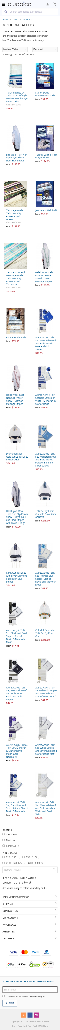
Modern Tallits (29, 19)
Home (5, 19)
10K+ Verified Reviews (15, 897)
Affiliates (8, 931)
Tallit (15, 19)
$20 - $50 (13, 857)
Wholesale (9, 924)
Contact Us (10, 910)
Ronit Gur (12, 845)
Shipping (7, 904)
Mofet (10, 840)
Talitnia (11, 834)
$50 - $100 (33, 857)
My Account (10, 917)
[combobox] (30, 11)
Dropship (8, 938)
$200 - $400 (35, 863)
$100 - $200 (14, 863)
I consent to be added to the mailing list (26, 996)
